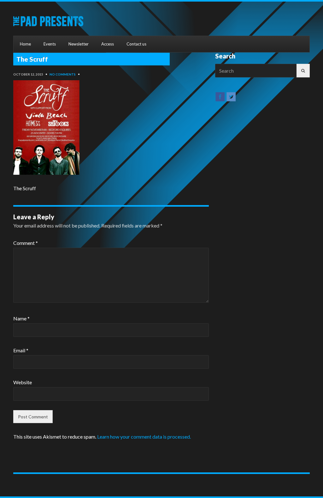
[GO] (303, 70)
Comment (25, 243)
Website (22, 382)
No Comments (63, 74)
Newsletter (78, 43)
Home (25, 43)
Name (21, 318)
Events (50, 43)
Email (20, 350)
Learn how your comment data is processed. (144, 437)
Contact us (136, 43)
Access (107, 43)
